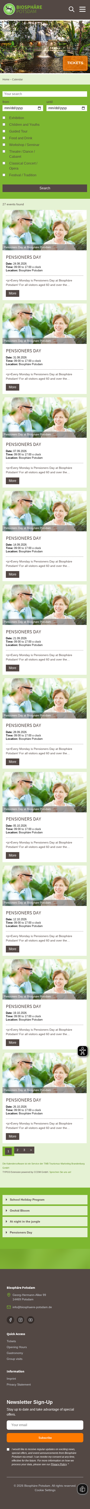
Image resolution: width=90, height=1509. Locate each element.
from (6, 102)
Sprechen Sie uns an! (60, 1172)
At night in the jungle (25, 1221)
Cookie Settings (45, 1490)
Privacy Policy (59, 1464)
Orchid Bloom (20, 1210)
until (49, 102)
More (12, 293)
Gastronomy (15, 1353)
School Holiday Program (27, 1199)
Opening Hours (17, 1347)
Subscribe (45, 1437)
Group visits (14, 1358)
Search (45, 188)
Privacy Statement (19, 1384)
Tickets (11, 1341)
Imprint (11, 1378)
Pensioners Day (21, 1232)
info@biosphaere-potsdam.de (32, 1307)
